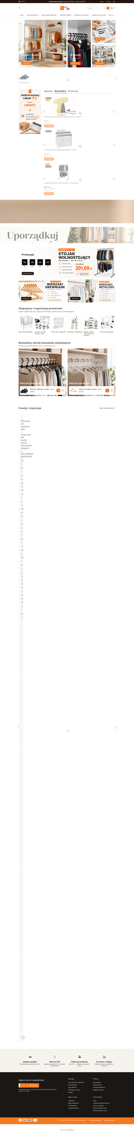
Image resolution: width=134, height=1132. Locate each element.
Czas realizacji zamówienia (76, 1082)
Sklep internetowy (66, 1130)
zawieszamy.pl (21, 856)
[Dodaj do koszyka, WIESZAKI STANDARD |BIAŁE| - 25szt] (107, 390)
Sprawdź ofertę (26, 63)
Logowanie (71, 1101)
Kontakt (108, 1)
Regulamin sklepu (98, 1090)
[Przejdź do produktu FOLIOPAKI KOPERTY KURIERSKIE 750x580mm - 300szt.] (63, 138)
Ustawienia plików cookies (101, 1103)
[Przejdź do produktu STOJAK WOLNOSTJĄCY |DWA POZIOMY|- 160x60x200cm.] (63, 172)
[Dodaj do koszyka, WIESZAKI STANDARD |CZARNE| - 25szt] (58, 390)
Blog (114, 1)
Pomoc (102, 1)
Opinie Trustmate (98, 1105)
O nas (94, 1101)
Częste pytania (97, 1085)
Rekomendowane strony (100, 1110)
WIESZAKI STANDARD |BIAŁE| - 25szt (90, 389)
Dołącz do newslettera (29, 1085)
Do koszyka (49, 126)
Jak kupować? (97, 1082)
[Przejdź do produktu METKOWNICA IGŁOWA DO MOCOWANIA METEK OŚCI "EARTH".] (63, 105)
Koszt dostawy (72, 1087)
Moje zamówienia (73, 1103)
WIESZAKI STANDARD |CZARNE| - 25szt (42, 389)
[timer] (67, 262)
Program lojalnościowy (99, 1108)
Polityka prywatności (99, 1087)
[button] (30, 8)
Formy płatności (72, 1085)
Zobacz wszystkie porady (106, 408)
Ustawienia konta (73, 1108)
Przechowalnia (72, 1105)
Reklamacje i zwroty (74, 1090)
